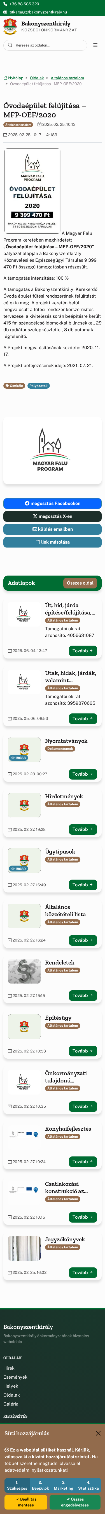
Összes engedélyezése (75, 1502)
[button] (32, 191)
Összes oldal (80, 583)
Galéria (10, 1404)
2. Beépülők (40, 1485)
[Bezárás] (98, 1433)
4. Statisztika (88, 1485)
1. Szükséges (17, 1485)
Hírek (9, 1368)
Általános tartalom (67, 78)
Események (15, 1377)
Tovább (81, 650)
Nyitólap (15, 78)
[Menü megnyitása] (95, 45)
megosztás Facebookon (54, 503)
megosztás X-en (55, 516)
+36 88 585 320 (24, 4)
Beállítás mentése (27, 1502)
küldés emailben (55, 529)
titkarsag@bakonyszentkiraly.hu (38, 12)
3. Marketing (63, 1485)
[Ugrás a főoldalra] (10, 26)
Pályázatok (38, 386)
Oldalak (37, 78)
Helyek (10, 1386)
